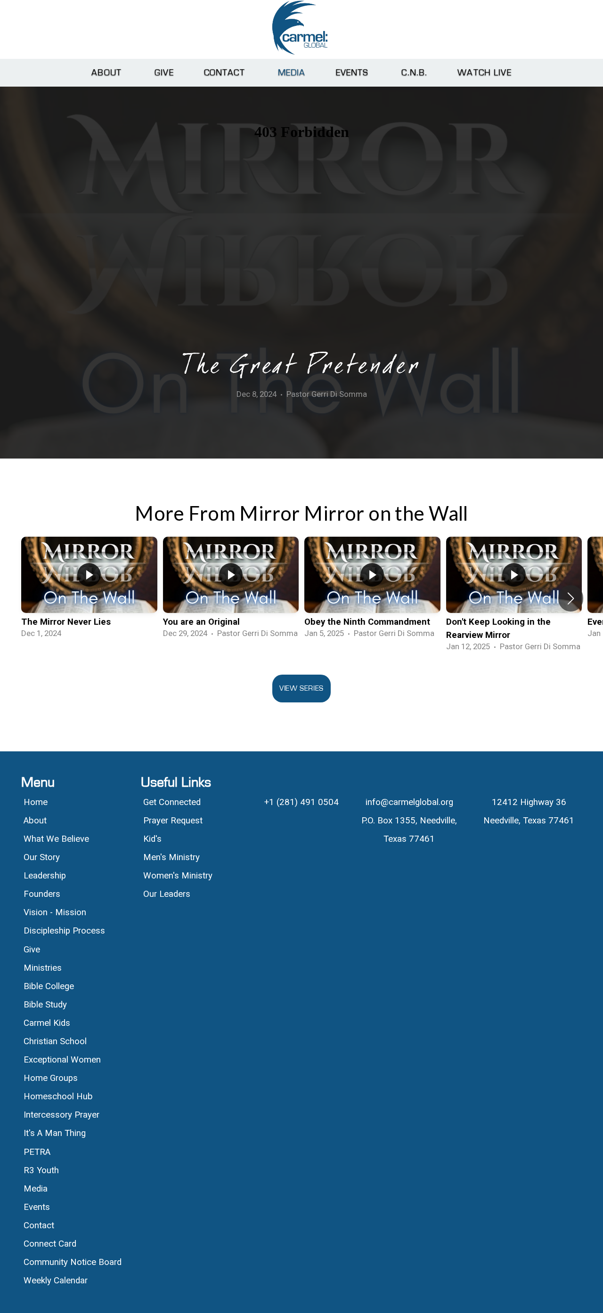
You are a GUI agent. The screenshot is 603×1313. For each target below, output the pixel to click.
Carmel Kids (47, 1023)
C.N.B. (414, 72)
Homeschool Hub (58, 1096)
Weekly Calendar (56, 1280)
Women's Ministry (177, 875)
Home (36, 802)
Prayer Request (173, 820)
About (107, 72)
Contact (226, 72)
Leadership (45, 875)
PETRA (37, 1152)
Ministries (43, 968)
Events (354, 72)
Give (164, 72)
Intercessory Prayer (61, 1115)
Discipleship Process (64, 931)
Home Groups (51, 1078)
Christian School (55, 1041)
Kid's (152, 839)
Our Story (42, 857)
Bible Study (45, 1004)
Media (292, 72)
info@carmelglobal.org (409, 802)
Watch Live (484, 72)
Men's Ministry (171, 857)
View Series (301, 688)
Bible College (49, 986)
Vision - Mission (56, 912)
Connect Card (50, 1244)
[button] (570, 598)
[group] (89, 592)
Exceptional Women (62, 1060)
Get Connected (172, 802)
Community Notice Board (73, 1262)
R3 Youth (41, 1170)
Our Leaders (166, 894)
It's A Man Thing (55, 1133)
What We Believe (57, 839)
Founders (42, 894)
